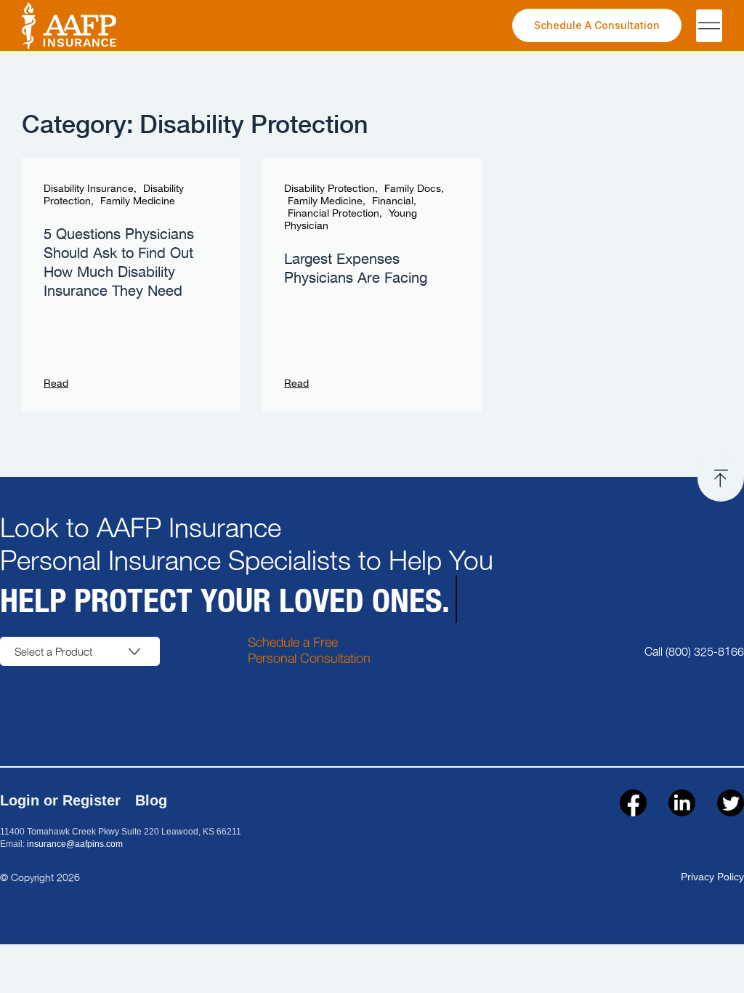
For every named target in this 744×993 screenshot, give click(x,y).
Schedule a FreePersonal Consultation (309, 649)
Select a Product (53, 651)
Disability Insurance (89, 189)
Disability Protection (329, 189)
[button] (709, 25)
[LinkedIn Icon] (681, 802)
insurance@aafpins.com (75, 844)
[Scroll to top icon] (721, 478)
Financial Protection (333, 214)
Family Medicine (137, 201)
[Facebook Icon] (633, 802)
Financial (392, 201)
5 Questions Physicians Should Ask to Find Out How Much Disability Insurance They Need (119, 263)
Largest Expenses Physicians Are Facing (355, 269)
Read (56, 384)
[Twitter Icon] (730, 802)
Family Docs (412, 189)
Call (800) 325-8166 (694, 650)
